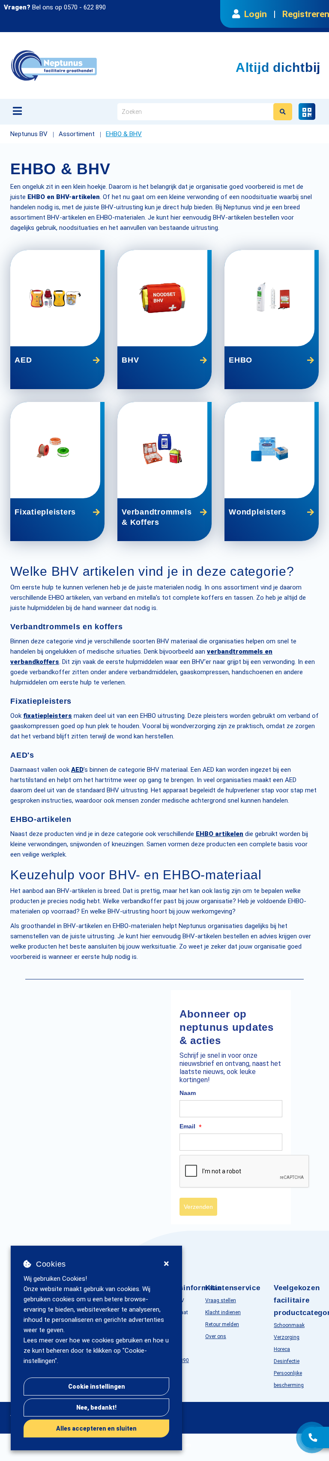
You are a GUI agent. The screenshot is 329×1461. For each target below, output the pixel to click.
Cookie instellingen (96, 1386)
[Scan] (307, 111)
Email (190, 1127)
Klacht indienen (223, 1312)
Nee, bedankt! (96, 1407)
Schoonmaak (289, 1325)
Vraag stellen (220, 1300)
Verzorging (286, 1337)
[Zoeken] (282, 111)
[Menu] (17, 110)
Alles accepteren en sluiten (96, 1428)
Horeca (282, 1349)
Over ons (215, 1336)
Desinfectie (286, 1361)
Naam (187, 1092)
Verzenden (198, 1206)
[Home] (97, 65)
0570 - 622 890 (85, 7)
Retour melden (222, 1324)
